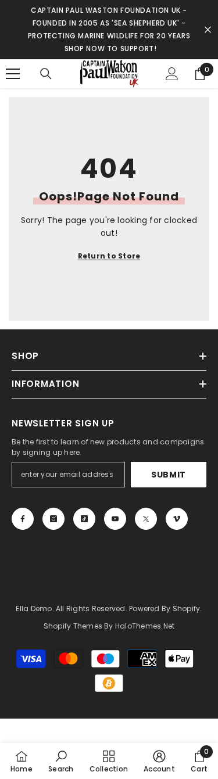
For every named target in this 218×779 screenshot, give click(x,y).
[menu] (13, 74)
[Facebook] (23, 519)
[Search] (46, 74)
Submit (168, 474)
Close (207, 30)
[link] (60, 761)
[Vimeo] (177, 519)
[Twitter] (146, 519)
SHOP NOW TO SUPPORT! (111, 48)
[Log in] (172, 73)
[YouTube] (115, 519)
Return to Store (109, 256)
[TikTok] (84, 519)
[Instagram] (53, 519)
